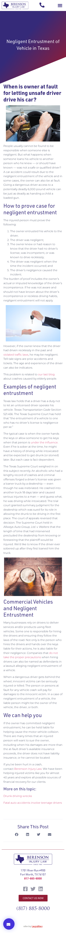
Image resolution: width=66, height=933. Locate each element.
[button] (60, 5)
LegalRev (37, 926)
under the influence (44, 442)
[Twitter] (33, 888)
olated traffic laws (16, 354)
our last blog (46, 374)
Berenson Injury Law (28, 768)
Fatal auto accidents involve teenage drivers (32, 802)
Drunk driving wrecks (17, 796)
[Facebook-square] (25, 888)
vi (4, 354)
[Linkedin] (40, 888)
